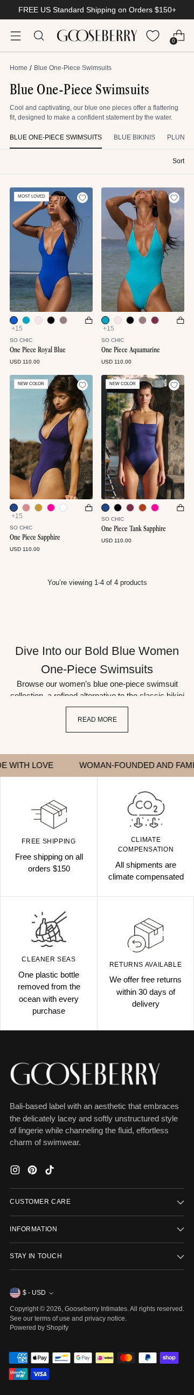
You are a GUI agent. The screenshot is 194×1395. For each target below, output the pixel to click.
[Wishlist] (153, 36)
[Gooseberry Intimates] (97, 36)
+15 (17, 328)
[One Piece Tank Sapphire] (142, 437)
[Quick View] (89, 320)
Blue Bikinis (134, 137)
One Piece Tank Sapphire (133, 529)
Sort (178, 161)
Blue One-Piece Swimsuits (56, 137)
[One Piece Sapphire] (51, 437)
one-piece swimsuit (144, 684)
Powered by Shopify (39, 1327)
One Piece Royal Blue (38, 350)
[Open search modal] (38, 36)
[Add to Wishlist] (82, 197)
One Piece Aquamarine (130, 350)
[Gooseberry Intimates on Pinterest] (33, 1171)
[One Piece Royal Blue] (51, 249)
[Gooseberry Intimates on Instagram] (16, 1171)
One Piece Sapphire (35, 537)
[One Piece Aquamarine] (142, 249)
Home (18, 68)
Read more (97, 719)
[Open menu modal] (15, 36)
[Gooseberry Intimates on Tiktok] (50, 1171)
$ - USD (34, 1292)
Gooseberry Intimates (96, 1309)
